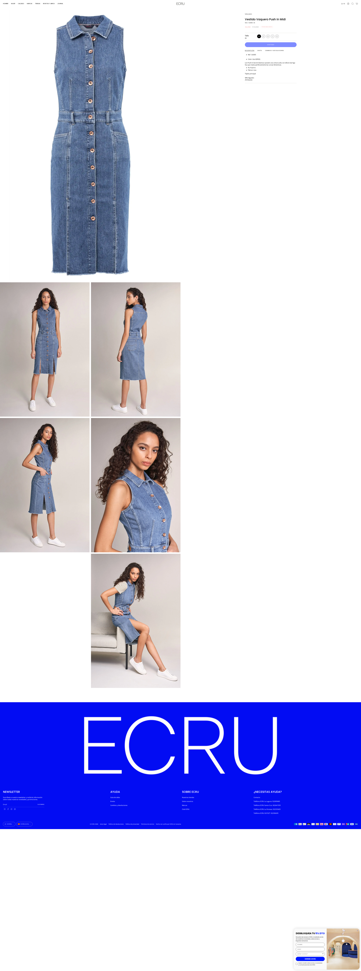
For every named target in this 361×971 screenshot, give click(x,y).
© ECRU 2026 (94, 824)
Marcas (184, 805)
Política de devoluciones (116, 824)
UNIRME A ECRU (310, 959)
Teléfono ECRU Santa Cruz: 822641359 (267, 805)
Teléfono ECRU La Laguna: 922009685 (267, 801)
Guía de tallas (115, 797)
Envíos (112, 801)
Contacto (257, 797)
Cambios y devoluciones (118, 805)
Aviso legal (103, 824)
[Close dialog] (357, 931)
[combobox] (309, 954)
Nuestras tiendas (188, 797)
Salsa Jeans (248, 14)
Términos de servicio (147, 824)
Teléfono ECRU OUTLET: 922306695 (266, 813)
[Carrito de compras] (357, 3)
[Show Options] (323, 954)
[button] (6, 3)
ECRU (171, 824)
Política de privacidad (132, 824)
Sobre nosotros (187, 801)
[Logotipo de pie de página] (180, 745)
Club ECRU (185, 809)
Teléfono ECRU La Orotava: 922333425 (267, 809)
